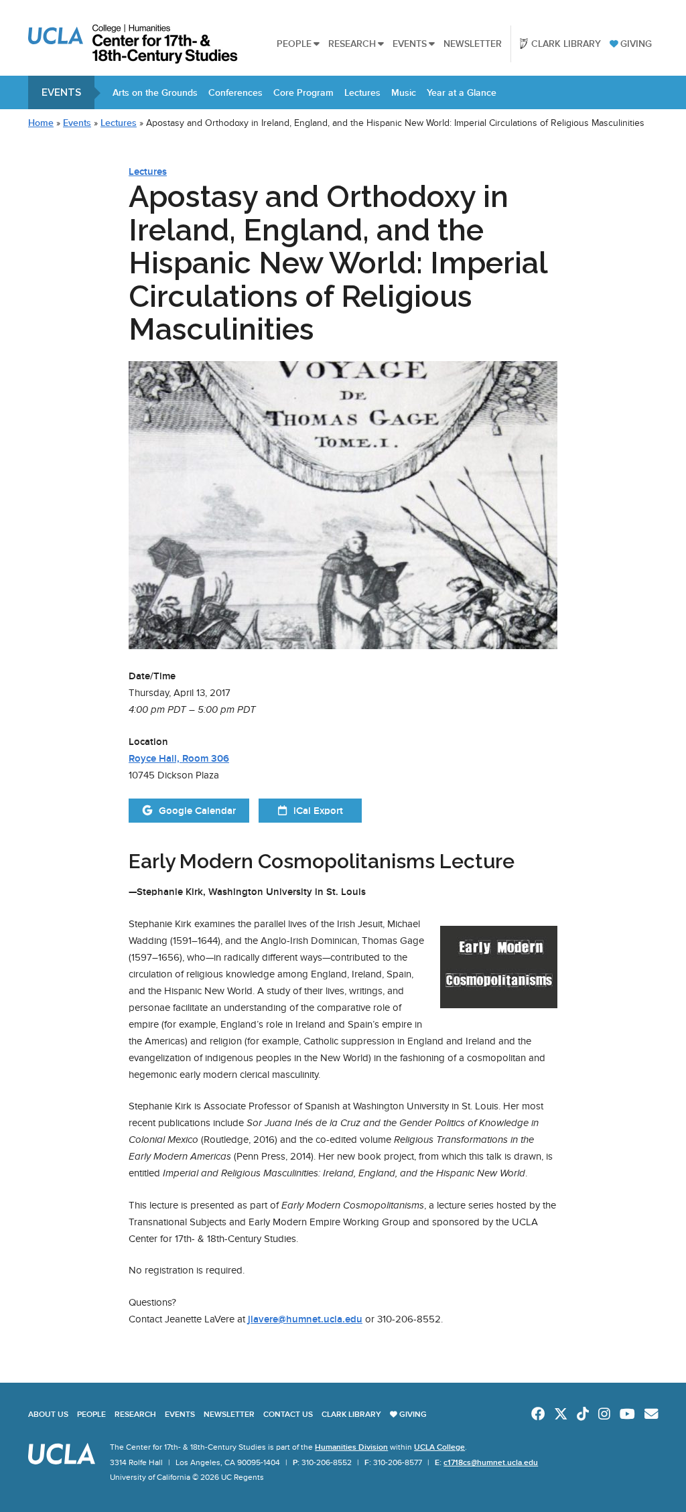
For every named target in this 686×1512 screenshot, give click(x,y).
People (294, 43)
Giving (636, 43)
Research (352, 43)
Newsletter (472, 43)
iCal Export (318, 810)
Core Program (303, 92)
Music (403, 92)
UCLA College (439, 1447)
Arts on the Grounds (155, 92)
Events (410, 43)
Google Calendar (197, 810)
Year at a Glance (461, 92)
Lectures (362, 92)
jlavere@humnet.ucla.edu (305, 1319)
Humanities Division (351, 1447)
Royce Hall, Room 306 (179, 758)
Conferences (235, 92)
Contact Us (288, 1414)
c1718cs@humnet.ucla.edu (490, 1462)
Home (41, 123)
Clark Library (566, 43)
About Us (48, 1414)
